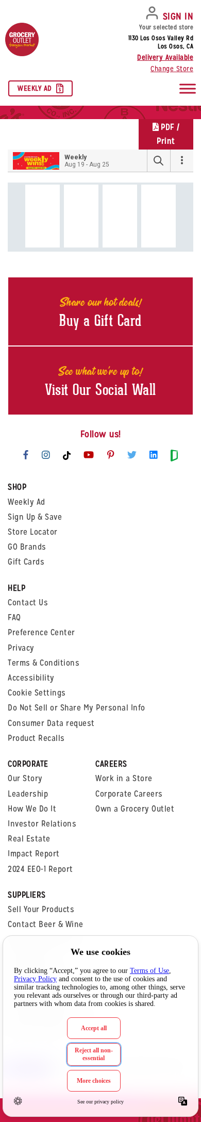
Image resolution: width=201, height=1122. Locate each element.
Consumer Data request (51, 723)
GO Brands (27, 546)
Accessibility (31, 677)
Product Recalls (36, 738)
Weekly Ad (35, 88)
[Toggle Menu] (187, 88)
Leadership (28, 793)
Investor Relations (42, 823)
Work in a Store (124, 778)
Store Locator (33, 531)
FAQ (14, 617)
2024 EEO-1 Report (40, 869)
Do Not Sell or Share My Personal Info (76, 707)
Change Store (171, 68)
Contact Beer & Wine (45, 924)
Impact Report (34, 853)
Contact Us (28, 602)
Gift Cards (26, 561)
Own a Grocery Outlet (134, 808)
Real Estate (29, 838)
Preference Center (41, 632)
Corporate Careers (129, 793)
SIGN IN (178, 16)
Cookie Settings (37, 692)
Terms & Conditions (43, 662)
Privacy (21, 647)
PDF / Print (168, 134)
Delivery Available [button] (165, 57)
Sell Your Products (41, 909)
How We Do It (32, 808)
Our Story (25, 778)
